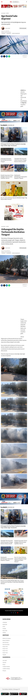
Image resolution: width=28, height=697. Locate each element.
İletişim (4, 670)
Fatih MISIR (7, 28)
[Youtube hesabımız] (17, 612)
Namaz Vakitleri (6, 640)
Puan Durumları (6, 644)
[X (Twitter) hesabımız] (13, 612)
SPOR (4, 626)
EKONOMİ (5, 624)
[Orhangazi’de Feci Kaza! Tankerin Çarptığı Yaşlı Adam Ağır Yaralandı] (14, 134)
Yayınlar (4, 654)
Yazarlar (4, 662)
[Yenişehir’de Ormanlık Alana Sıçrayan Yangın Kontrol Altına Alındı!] (20, 152)
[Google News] (24, 57)
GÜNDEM (9, 33)
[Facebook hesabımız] (11, 612)
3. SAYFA (3, 33)
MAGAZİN (5, 630)
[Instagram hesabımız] (15, 612)
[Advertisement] (14, 74)
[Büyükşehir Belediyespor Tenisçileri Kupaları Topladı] (20, 169)
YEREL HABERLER (16, 33)
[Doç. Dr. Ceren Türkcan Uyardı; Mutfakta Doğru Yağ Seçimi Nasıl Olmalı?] (14, 188)
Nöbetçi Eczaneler (7, 638)
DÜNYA (4, 632)
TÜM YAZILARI (23, 28)
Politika (4, 628)
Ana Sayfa (5, 660)
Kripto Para (5, 646)
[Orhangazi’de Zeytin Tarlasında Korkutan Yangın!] (7, 152)
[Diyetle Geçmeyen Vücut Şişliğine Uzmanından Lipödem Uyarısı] (7, 169)
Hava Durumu (5, 642)
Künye (4, 664)
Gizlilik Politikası (6, 666)
